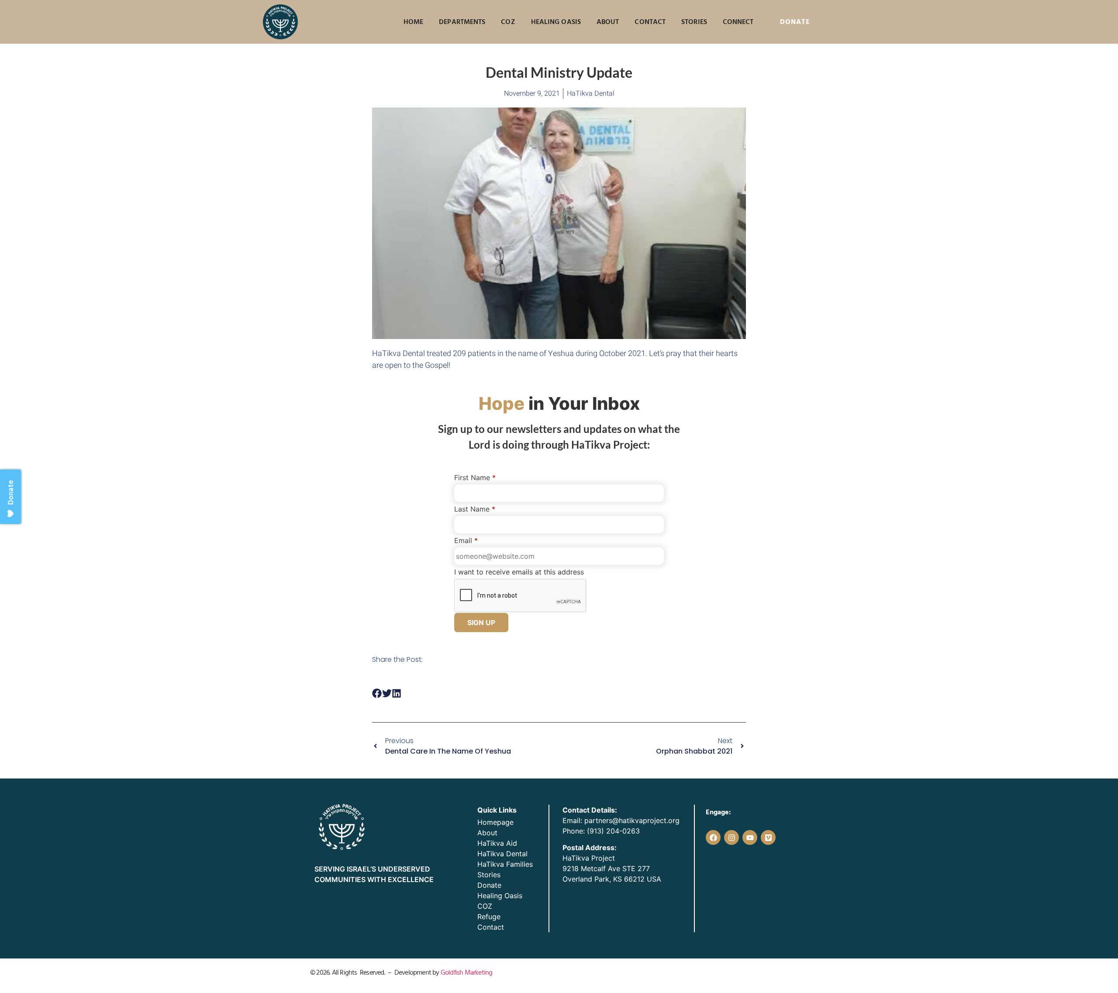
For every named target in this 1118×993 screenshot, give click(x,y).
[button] (377, 694)
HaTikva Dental (502, 853)
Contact (650, 22)
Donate (489, 885)
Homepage (495, 822)
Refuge (488, 916)
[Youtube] (749, 837)
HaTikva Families (505, 864)
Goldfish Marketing (467, 972)
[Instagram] (731, 837)
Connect (738, 22)
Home (413, 22)
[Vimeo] (768, 837)
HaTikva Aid (497, 843)
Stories (694, 22)
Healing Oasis (556, 22)
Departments (462, 22)
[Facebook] (713, 837)
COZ (508, 22)
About (608, 22)
